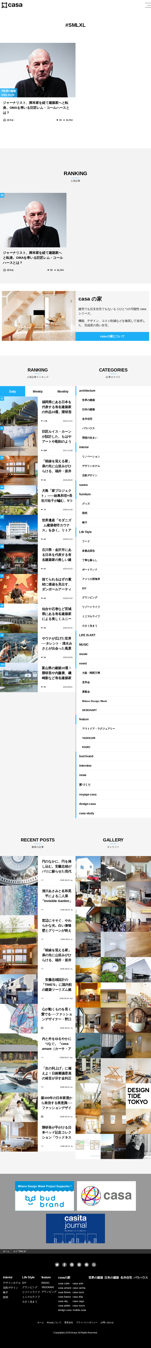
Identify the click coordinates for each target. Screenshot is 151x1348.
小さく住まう (89, 625)
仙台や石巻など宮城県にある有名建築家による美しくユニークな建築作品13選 (56, 614)
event (83, 663)
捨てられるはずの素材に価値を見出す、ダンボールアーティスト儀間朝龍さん (56, 584)
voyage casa (87, 794)
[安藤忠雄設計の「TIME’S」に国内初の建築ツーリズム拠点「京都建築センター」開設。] (19, 989)
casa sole (78, 1283)
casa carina (79, 1287)
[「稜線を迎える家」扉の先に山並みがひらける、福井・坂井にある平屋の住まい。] (19, 959)
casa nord (78, 1292)
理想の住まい (89, 437)
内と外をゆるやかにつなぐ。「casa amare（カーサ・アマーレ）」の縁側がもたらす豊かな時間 (56, 1044)
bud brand (86, 756)
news (82, 775)
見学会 (86, 682)
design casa (87, 803)
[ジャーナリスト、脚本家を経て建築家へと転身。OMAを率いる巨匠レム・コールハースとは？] (38, 70)
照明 (84, 513)
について (112, 336)
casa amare (64, 1287)
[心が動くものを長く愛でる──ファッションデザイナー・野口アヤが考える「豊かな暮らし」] (19, 1018)
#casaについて (54, 1322)
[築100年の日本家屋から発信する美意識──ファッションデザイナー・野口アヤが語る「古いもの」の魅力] (19, 1107)
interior (84, 447)
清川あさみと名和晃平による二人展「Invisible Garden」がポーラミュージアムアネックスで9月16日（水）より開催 (57, 896)
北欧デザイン (89, 475)
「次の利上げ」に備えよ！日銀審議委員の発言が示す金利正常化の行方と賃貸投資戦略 (56, 1073)
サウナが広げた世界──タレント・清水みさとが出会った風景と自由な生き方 (56, 644)
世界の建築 (9, 90)
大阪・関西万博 (91, 672)
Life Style (85, 532)
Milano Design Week (94, 701)
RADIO (86, 747)
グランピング (89, 597)
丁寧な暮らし (89, 560)
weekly (38, 391)
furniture (85, 494)
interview (85, 765)
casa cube (64, 1283)
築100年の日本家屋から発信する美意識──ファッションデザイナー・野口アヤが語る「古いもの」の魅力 (56, 1103)
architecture (87, 390)
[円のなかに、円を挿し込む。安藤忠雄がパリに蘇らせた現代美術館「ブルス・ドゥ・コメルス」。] (19, 871)
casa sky (63, 1301)
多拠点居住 (88, 550)
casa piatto (64, 1305)
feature (84, 719)
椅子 (84, 522)
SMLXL (77, 25)
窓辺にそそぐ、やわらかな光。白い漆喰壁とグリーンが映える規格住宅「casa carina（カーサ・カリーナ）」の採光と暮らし (56, 926)
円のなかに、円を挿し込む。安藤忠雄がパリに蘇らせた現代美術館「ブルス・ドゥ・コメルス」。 (56, 867)
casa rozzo (79, 1305)
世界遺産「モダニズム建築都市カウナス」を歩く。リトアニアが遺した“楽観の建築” (56, 525)
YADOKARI (88, 738)
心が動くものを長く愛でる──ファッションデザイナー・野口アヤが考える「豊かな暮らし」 (56, 1014)
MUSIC (84, 644)
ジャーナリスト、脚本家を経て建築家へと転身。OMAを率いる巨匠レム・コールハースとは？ (36, 108)
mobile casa (79, 1309)
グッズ (86, 503)
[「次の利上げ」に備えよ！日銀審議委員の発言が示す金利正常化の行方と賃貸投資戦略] (19, 1078)
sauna (83, 484)
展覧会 (86, 691)
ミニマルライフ (91, 616)
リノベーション (91, 456)
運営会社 (68, 1322)
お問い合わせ (107, 1322)
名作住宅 (87, 418)
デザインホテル (91, 465)
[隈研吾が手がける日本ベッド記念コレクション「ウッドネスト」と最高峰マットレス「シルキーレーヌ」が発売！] (19, 1137)
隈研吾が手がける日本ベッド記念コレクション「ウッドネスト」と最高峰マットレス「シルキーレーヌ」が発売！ (56, 1133)
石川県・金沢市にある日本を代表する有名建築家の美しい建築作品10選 (56, 555)
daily (12, 391)
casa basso (64, 1296)
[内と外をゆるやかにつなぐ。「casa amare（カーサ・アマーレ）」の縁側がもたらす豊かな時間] (19, 1048)
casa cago (78, 1301)
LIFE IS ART (87, 635)
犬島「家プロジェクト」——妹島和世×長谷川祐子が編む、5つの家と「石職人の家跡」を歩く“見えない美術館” (56, 496)
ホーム (40, 1322)
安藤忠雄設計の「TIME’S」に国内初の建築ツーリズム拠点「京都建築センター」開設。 (56, 985)
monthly (62, 391)
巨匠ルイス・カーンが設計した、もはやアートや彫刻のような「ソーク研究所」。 (56, 437)
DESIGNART (89, 710)
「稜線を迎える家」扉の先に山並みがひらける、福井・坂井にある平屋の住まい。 (56, 466)
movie (83, 654)
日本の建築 (88, 409)
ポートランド (89, 569)
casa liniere (64, 1292)
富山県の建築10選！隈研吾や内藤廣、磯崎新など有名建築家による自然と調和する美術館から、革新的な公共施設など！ (57, 673)
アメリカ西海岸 (91, 578)
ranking (75, 176)
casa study (86, 813)
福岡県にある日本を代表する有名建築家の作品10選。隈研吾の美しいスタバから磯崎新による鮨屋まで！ (57, 407)
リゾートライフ (91, 606)
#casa (74, 1332)
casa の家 (90, 299)
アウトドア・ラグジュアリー (98, 728)
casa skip (78, 1296)
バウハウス (88, 428)
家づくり (85, 784)
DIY (84, 588)
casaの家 (64, 1277)
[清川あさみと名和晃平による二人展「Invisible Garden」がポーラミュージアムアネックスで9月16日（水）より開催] (19, 900)
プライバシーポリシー (87, 1322)
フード (86, 541)
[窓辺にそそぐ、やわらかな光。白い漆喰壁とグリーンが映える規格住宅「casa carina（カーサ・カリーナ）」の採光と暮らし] (19, 930)
